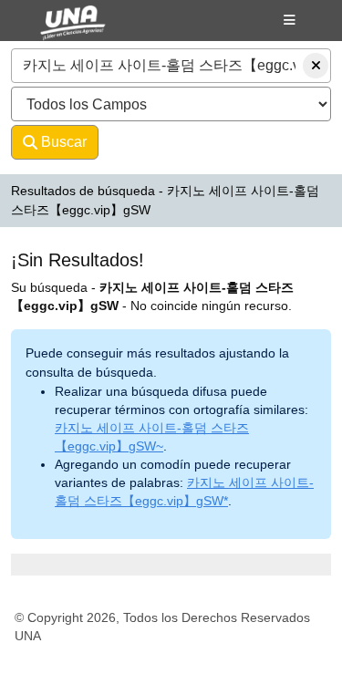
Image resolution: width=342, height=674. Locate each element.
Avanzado (147, 142)
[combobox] (171, 65)
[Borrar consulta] (315, 65)
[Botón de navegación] (289, 20)
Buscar (62, 142)
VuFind (56, 30)
